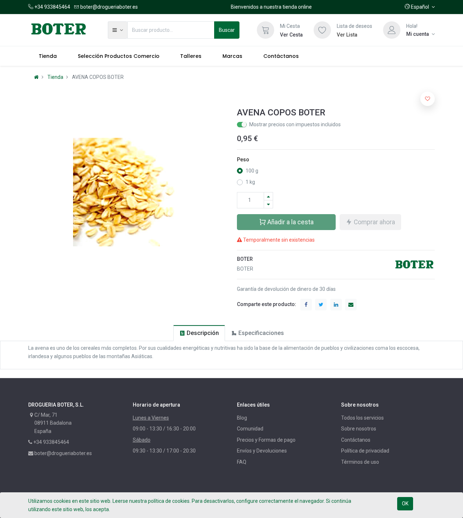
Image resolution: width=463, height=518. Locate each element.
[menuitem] (47, 56)
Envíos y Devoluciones (262, 451)
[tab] (199, 333)
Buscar (227, 30)
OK (405, 503)
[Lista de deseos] (322, 30)
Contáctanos (355, 440)
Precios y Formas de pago (266, 440)
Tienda (55, 77)
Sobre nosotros (358, 429)
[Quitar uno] (268, 204)
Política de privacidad (365, 451)
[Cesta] (265, 30)
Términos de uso (360, 462)
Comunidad (250, 429)
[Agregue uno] (268, 196)
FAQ (241, 462)
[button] (420, 7)
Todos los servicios (362, 418)
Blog (242, 418)
